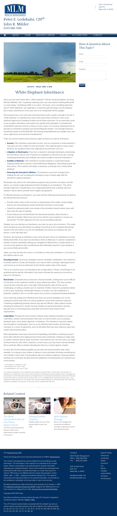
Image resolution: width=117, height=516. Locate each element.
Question (82, 69)
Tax (102, 466)
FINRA (27, 500)
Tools (63, 35)
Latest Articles (106, 473)
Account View (80, 35)
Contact (97, 35)
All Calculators (106, 478)
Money (103, 468)
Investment (105, 458)
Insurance (104, 463)
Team (27, 35)
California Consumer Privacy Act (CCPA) (20, 487)
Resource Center (45, 35)
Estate (103, 461)
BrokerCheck (55, 457)
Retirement (105, 455)
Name (81, 54)
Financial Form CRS (14, 453)
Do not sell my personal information (45, 489)
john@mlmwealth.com (78, 478)
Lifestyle (104, 471)
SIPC (33, 500)
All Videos (104, 476)
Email (81, 61)
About (15, 35)
